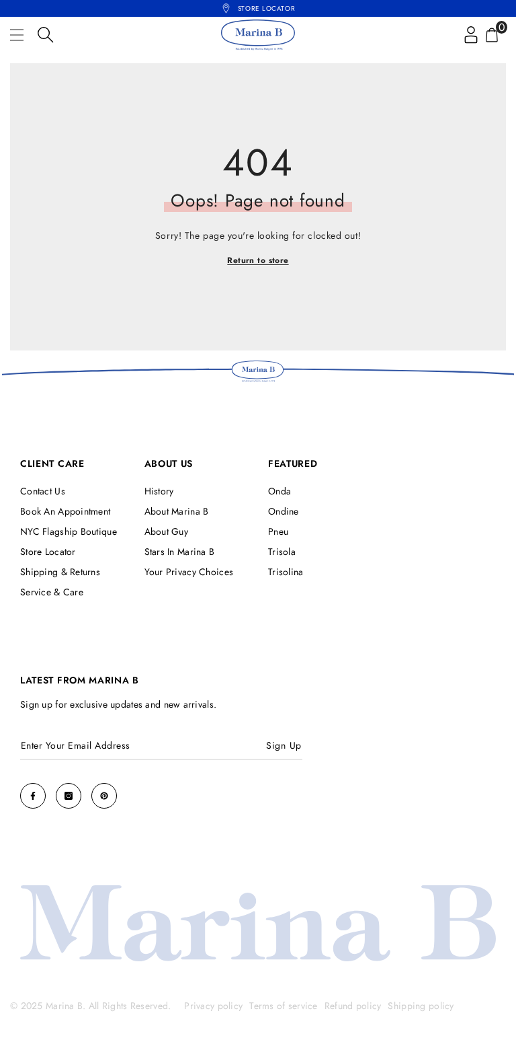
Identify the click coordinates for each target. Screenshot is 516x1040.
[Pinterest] (104, 796)
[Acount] (471, 35)
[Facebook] (33, 796)
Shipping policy (421, 1005)
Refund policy (353, 1005)
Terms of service (283, 1005)
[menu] (17, 35)
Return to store (257, 260)
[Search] (46, 35)
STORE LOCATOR (266, 8)
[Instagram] (68, 796)
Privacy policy (213, 1005)
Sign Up (284, 745)
